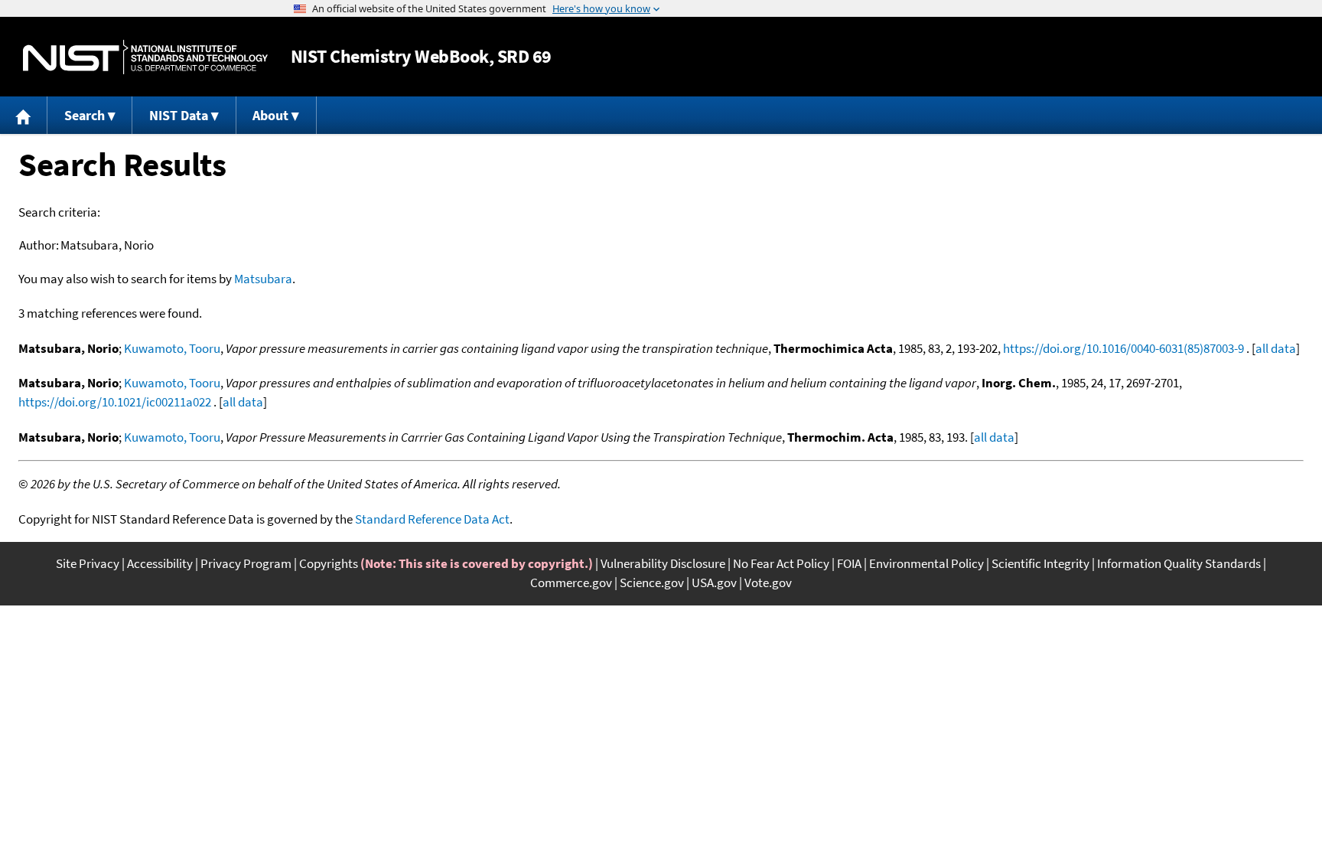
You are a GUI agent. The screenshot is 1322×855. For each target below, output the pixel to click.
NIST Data (178, 115)
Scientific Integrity (1040, 563)
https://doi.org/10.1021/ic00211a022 (114, 401)
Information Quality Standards (1179, 563)
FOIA (849, 563)
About (270, 115)
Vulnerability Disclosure (663, 563)
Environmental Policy (926, 563)
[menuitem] (23, 115)
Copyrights (328, 563)
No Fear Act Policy (781, 563)
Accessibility (160, 563)
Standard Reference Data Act (432, 519)
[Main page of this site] (23, 115)
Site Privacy (87, 563)
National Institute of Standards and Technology (145, 57)
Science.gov (652, 582)
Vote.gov (768, 582)
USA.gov (714, 582)
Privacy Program (245, 563)
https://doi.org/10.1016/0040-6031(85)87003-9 (1123, 348)
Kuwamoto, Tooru (172, 348)
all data (1275, 348)
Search (84, 115)
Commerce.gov (571, 582)
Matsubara (263, 278)
